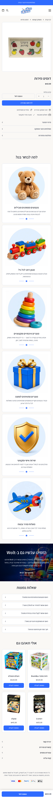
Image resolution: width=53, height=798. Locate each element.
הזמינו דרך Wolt (26, 572)
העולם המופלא (13, 676)
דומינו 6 (39, 718)
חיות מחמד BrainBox (39, 676)
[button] (48, 25)
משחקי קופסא (37, 20)
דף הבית (48, 20)
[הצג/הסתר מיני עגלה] (3, 10)
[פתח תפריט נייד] (50, 10)
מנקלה (13, 718)
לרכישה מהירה (26, 103)
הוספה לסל (23, 794)
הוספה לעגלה (39, 685)
